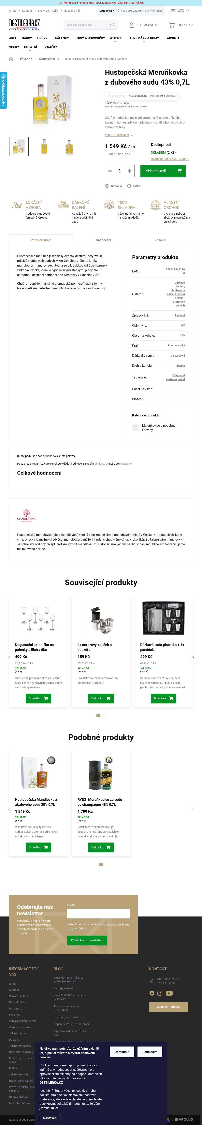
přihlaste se (101, 463)
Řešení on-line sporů (21, 1080)
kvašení (180, 315)
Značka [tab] (160, 240)
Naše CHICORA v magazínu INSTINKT (70, 997)
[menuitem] (15, 38)
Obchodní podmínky (21, 1052)
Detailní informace (117, 135)
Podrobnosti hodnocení (162, 96)
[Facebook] (152, 992)
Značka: (126, 106)
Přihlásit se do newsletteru (87, 940)
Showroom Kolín (48, 10)
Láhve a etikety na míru (23, 1021)
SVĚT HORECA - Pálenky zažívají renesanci (68, 979)
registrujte (125, 463)
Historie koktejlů (63, 988)
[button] (98, 715)
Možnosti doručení (170, 159)
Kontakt (27, 10)
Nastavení (50, 1118)
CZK (181, 11)
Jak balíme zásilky (20, 1045)
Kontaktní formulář (168, 1006)
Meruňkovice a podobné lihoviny (158, 428)
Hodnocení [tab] (103, 240)
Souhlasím (149, 1052)
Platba (13, 1068)
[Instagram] (160, 992)
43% (182, 335)
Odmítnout (122, 1052)
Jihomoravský (176, 345)
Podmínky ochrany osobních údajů (26, 1060)
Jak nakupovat (18, 1033)
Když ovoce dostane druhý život (70, 1033)
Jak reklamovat (18, 1074)
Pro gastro (15, 1008)
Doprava (14, 1039)
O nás (12, 10)
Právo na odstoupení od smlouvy (23, 1089)
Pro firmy (14, 1014)
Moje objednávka (19, 1103)
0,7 (183, 325)
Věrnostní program (20, 1027)
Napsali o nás (72, 10)
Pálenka (180, 365)
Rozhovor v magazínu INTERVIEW (67, 1008)
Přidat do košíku (157, 171)
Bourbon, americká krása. (69, 1017)
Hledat (112, 24)
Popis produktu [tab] (41, 240)
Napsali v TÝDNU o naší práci (71, 1024)
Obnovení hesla (18, 1097)
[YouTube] (169, 992)
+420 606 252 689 (168, 980)
